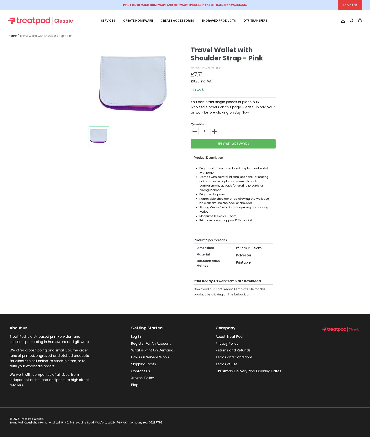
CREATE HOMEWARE (138, 20)
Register (350, 5)
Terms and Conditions (234, 357)
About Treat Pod (229, 336)
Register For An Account (151, 343)
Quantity (197, 124)
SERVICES (108, 20)
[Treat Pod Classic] (41, 20)
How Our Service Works (150, 357)
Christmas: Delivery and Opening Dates (248, 371)
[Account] (342, 20)
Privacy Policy (227, 343)
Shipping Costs (143, 364)
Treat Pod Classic (31, 419)
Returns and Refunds (233, 350)
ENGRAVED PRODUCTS (219, 20)
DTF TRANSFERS (255, 20)
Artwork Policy (142, 378)
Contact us (140, 371)
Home (13, 36)
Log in (136, 336)
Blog (134, 385)
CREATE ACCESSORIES (177, 20)
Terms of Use (226, 364)
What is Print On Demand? (153, 350)
